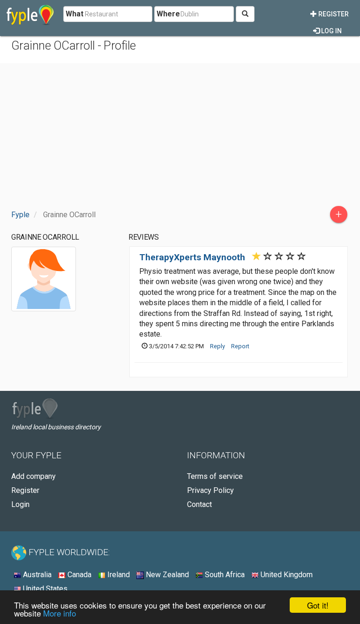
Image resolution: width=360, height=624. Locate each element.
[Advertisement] (180, 135)
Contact (199, 504)
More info (59, 613)
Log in (331, 31)
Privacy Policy (210, 490)
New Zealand (166, 574)
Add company (33, 476)
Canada (78, 574)
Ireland (117, 574)
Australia (36, 574)
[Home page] (30, 14)
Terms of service (215, 476)
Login (20, 504)
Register (333, 14)
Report (240, 346)
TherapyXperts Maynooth (192, 257)
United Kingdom (286, 574)
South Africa (224, 574)
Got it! (318, 605)
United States (44, 588)
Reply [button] (217, 346)
